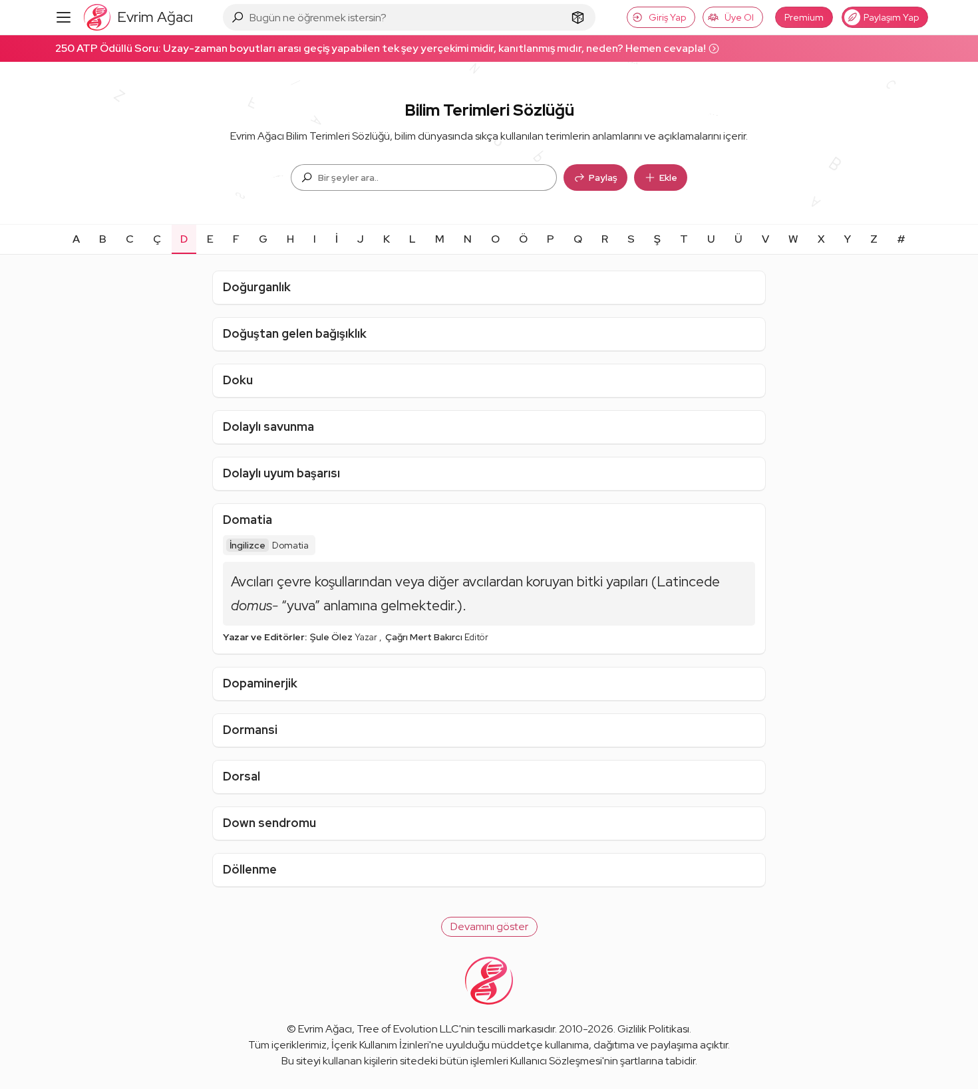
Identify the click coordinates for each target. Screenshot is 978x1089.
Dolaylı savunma (268, 426)
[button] (489, 927)
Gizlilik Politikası (653, 1029)
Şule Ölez (332, 637)
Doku (238, 380)
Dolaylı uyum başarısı (281, 473)
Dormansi (250, 729)
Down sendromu (269, 822)
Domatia (247, 519)
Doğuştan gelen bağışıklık (295, 333)
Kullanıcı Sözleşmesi (556, 1061)
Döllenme (250, 869)
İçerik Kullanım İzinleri (380, 1045)
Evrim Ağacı (325, 1029)
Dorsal (241, 776)
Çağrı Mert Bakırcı (424, 637)
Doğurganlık (257, 287)
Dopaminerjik (260, 683)
